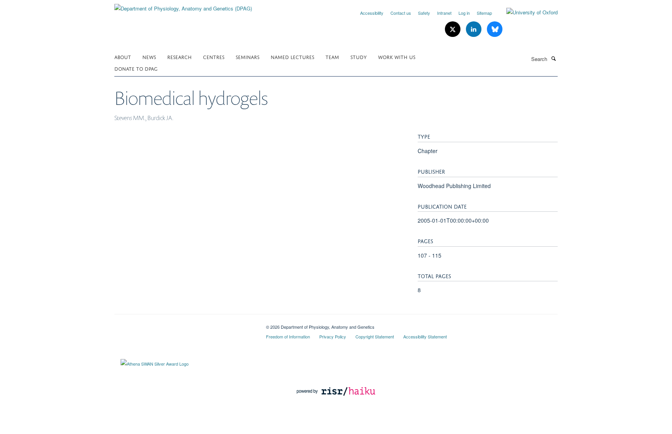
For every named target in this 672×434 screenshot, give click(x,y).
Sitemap (484, 13)
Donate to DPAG (136, 68)
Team (332, 56)
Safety (424, 13)
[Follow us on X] (453, 29)
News (149, 56)
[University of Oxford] (526, 12)
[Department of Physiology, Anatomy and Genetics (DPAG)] (183, 5)
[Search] (553, 58)
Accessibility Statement (425, 336)
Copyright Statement (374, 336)
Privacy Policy (332, 336)
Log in (464, 13)
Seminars (247, 56)
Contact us (400, 13)
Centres (213, 56)
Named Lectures (292, 56)
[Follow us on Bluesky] (494, 29)
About (122, 56)
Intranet (444, 13)
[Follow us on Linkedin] (474, 29)
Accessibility (371, 13)
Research (179, 56)
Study (358, 56)
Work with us (396, 56)
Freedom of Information (288, 336)
